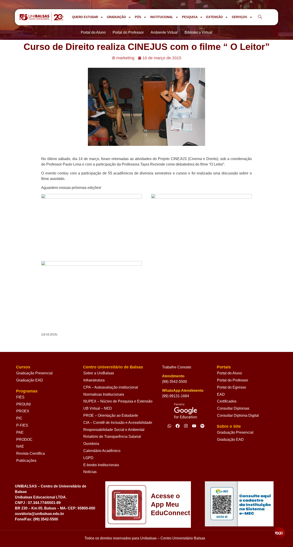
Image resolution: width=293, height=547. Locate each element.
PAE (20, 432)
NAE (20, 446)
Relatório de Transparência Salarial (112, 436)
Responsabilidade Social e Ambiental (113, 430)
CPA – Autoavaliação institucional (110, 387)
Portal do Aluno (229, 373)
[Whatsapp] (169, 426)
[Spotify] (202, 426)
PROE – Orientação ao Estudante (110, 415)
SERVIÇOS (239, 17)
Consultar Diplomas (233, 408)
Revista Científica (30, 453)
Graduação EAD (29, 380)
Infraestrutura (94, 380)
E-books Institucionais (101, 465)
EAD (221, 394)
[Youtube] (194, 426)
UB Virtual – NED (97, 408)
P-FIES (22, 425)
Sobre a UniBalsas (98, 373)
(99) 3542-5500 (174, 382)
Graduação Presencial (34, 373)
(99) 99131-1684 (175, 396)
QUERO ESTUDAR (85, 17)
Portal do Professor (232, 380)
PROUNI (23, 404)
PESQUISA (190, 17)
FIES (20, 397)
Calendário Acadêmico (101, 451)
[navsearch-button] (260, 17)
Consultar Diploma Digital (238, 415)
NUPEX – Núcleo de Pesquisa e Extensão (117, 401)
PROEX (22, 411)
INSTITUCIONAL (161, 17)
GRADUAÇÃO (116, 17)
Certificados (226, 401)
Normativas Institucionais (103, 394)
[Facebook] (178, 426)
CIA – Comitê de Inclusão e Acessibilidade (117, 423)
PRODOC (24, 439)
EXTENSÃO (214, 17)
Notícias (90, 472)
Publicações (26, 461)
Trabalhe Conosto (176, 367)
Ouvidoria (91, 444)
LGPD (88, 458)
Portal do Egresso (231, 387)
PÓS (138, 17)
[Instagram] (186, 426)
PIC (19, 418)
